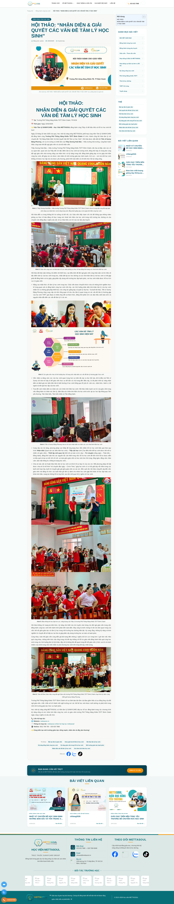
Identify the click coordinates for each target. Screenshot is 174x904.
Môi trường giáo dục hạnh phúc (95, 745)
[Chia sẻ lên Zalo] (74, 754)
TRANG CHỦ (56, 3)
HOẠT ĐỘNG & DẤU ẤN (84, 3)
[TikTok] (146, 854)
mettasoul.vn (44, 721)
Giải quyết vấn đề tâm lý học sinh (74, 742)
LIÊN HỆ (112, 3)
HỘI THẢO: (120, 19)
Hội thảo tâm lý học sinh (93, 742)
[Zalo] (136, 854)
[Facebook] (115, 854)
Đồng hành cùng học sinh (43, 11)
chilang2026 (131, 154)
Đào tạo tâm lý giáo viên (55, 742)
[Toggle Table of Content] (143, 16)
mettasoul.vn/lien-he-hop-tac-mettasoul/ (60, 724)
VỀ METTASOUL (67, 3)
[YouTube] (125, 854)
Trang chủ (30, 11)
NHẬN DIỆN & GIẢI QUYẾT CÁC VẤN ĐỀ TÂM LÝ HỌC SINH (130, 22)
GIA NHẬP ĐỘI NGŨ (101, 3)
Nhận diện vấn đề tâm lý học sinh (61, 748)
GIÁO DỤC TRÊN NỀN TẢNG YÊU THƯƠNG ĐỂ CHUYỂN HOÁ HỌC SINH (135, 165)
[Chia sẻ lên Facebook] (68, 754)
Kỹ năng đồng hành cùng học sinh (48, 745)
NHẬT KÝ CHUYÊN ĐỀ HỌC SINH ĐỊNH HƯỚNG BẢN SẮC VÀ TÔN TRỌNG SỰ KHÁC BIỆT (135, 150)
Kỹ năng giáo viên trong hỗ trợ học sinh (72, 745)
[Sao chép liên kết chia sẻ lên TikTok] (80, 754)
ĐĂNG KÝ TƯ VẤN (135, 770)
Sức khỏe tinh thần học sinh (82, 748)
